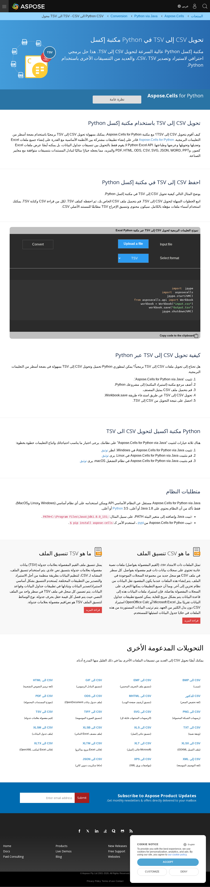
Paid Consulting (13, 856)
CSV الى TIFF (93, 711)
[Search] (205, 6)
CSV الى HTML (43, 680)
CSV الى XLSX (190, 743)
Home (7, 846)
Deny (183, 871)
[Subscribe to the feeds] (131, 831)
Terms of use (108, 881)
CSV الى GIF (94, 680)
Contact (119, 881)
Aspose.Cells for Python (156, 139)
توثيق (104, 450)
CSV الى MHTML (140, 696)
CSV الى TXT (191, 727)
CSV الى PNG (191, 711)
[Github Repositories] (122, 831)
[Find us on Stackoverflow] (105, 831)
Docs (6, 851)
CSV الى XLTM (92, 743)
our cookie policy (177, 854)
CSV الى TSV (44, 711)
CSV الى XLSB (92, 727)
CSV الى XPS (142, 759)
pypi (141, 522)
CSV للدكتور (192, 696)
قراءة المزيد (191, 620)
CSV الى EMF (142, 680)
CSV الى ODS (93, 696)
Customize (152, 871)
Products (61, 846)
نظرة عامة (117, 99)
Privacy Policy (94, 881)
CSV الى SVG (142, 711)
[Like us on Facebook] (79, 831)
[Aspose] (29, 6)
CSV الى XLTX (43, 743)
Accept (168, 862)
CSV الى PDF (44, 696)
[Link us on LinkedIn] (96, 831)
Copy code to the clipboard (177, 335)
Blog (59, 856)
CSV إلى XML (191, 759)
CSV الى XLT (142, 743)
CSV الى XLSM (43, 727)
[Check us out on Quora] (114, 831)
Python (118, 508)
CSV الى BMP (191, 680)
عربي (184, 6)
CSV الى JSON (92, 759)
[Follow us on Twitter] (88, 831)
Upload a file (133, 243)
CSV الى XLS (142, 727)
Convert (38, 244)
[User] (194, 6)
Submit (82, 798)
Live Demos (64, 851)
